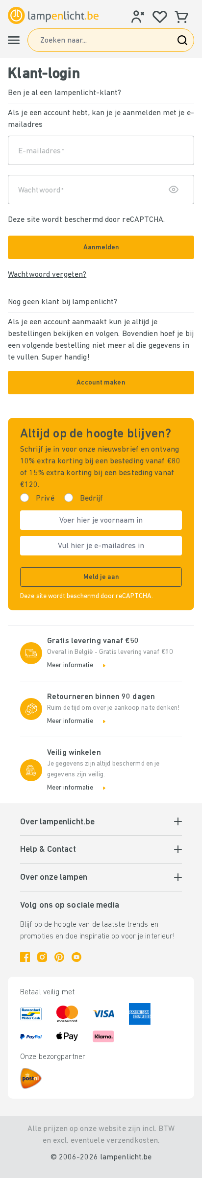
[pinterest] (59, 957)
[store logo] (53, 15)
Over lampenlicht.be (57, 822)
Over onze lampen (53, 877)
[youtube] (76, 957)
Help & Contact (48, 849)
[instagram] (42, 957)
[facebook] (25, 957)
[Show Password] (171, 189)
